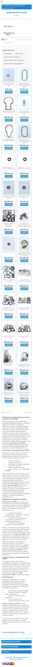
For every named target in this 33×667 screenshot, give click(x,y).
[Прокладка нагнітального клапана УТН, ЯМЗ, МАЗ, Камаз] (8, 75)
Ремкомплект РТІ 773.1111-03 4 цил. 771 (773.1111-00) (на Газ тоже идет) (9, 309)
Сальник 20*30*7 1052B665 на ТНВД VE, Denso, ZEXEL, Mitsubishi (8, 197)
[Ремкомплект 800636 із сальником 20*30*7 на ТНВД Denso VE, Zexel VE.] (24, 356)
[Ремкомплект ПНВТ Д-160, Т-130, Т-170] (24, 328)
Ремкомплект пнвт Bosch (9, 33)
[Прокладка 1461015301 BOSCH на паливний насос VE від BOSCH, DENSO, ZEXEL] (24, 131)
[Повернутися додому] (1, 6)
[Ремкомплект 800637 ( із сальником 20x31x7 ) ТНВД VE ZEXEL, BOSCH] (8, 384)
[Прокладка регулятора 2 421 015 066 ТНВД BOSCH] (8, 131)
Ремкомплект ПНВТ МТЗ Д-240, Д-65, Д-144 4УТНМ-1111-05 (8, 225)
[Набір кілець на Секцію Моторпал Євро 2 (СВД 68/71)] (24, 103)
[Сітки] (2, 39)
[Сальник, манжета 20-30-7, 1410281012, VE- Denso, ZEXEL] (24, 187)
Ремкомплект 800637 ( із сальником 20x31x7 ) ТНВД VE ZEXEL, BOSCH (9, 393)
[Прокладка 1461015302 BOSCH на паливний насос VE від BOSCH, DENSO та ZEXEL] (24, 75)
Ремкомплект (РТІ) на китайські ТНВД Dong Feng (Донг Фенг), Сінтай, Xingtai (24, 225)
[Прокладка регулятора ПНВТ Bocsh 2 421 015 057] (8, 103)
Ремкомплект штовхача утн (9, 251)
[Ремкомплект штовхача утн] (8, 244)
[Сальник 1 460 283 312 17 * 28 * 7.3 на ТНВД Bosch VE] (8, 159)
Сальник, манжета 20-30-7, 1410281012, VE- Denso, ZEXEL (24, 197)
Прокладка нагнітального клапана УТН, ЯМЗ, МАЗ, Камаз (8, 84)
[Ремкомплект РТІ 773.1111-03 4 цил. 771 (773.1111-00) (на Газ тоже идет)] (8, 300)
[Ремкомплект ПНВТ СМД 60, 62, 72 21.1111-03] (8, 328)
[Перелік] (5, 39)
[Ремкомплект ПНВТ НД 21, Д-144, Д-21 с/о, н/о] (24, 300)
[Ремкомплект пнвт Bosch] (8, 26)
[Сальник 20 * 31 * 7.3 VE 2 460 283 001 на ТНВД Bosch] (24, 159)
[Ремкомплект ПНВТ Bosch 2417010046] (8, 356)
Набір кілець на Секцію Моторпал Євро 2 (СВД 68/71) (24, 112)
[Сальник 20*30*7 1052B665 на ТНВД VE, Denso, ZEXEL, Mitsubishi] (8, 187)
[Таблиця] (7, 39)
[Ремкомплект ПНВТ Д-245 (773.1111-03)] (8, 272)
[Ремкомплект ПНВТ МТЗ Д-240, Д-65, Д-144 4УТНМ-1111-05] (8, 216)
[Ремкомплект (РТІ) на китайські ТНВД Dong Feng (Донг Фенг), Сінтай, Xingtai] (24, 216)
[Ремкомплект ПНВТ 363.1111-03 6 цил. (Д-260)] (24, 272)
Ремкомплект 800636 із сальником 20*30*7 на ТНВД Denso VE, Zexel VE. (24, 365)
